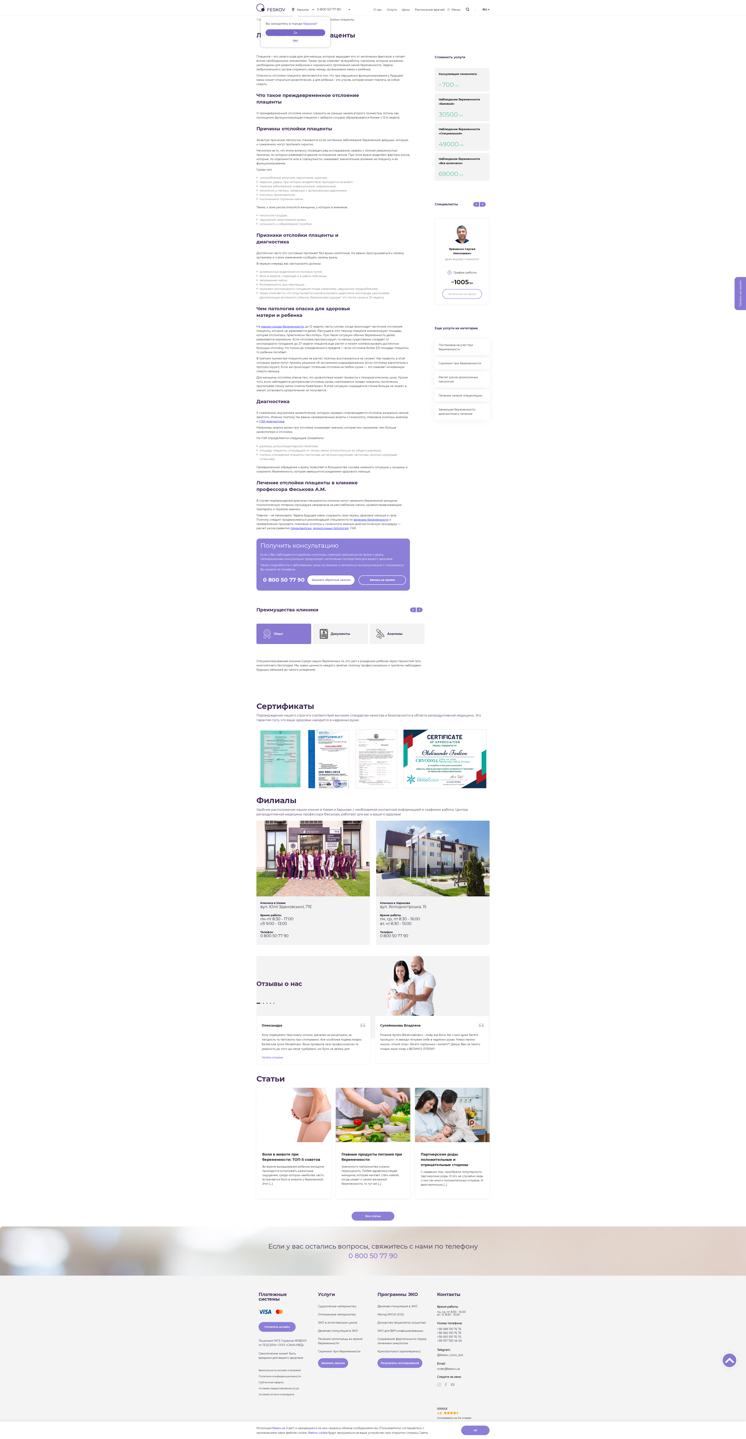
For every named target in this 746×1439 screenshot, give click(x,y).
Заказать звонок (333, 1363)
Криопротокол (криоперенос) (399, 1351)
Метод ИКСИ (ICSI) (390, 1314)
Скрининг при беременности (460, 363)
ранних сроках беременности (282, 326)
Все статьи (373, 1216)
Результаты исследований (400, 1363)
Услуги (392, 9)
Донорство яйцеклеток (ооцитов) (401, 1322)
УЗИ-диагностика (271, 421)
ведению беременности (371, 519)
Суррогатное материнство (337, 1306)
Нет (295, 40)
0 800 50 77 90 (329, 9)
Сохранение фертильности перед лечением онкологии (401, 1341)
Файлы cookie (318, 1433)
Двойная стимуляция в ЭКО (338, 1331)
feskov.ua (278, 1428)
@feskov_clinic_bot (450, 1355)
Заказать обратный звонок (331, 580)
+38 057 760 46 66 (449, 1340)
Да (295, 32)
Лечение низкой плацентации (460, 395)
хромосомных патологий (331, 528)
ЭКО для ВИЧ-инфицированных (400, 1331)
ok (475, 1430)
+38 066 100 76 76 (449, 1333)
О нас (377, 9)
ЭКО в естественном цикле (337, 1322)
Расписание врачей (430, 9)
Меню (455, 9)
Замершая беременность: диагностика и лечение (457, 412)
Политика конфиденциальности (280, 1376)
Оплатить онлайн (277, 1327)
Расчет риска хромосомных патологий (458, 379)
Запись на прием (382, 580)
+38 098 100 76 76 (449, 1329)
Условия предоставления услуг (279, 1388)
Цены (406, 9)
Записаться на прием (462, 293)
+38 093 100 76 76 (449, 1337)
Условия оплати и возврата (276, 1394)
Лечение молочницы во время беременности (340, 1341)
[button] (258, 1003)
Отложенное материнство (337, 1314)
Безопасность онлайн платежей (280, 1370)
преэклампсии (301, 528)
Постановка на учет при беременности (456, 347)
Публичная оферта (271, 1382)
